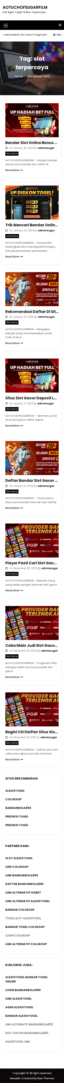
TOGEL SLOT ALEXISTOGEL (23, 918)
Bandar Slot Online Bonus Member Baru (32, 142)
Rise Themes (45, 1078)
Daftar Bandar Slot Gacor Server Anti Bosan (32, 480)
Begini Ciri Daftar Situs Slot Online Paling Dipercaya (32, 731)
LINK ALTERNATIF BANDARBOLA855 (29, 1024)
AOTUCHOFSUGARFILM (25, 7)
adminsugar (46, 148)
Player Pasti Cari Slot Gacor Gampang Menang (32, 563)
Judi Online (12, 236)
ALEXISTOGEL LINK (17, 1042)
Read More (12, 170)
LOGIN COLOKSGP (17, 935)
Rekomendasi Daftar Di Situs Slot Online (32, 311)
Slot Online (11, 153)
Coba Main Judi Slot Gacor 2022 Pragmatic (32, 645)
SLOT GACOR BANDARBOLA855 (26, 1033)
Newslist (16, 1078)
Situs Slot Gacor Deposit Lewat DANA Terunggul (32, 398)
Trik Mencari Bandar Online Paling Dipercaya (32, 225)
